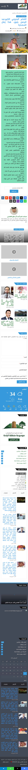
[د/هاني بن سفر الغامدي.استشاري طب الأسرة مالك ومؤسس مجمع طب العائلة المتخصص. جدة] (7, 292)
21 (25, 673)
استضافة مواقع (23, 764)
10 (14, 667)
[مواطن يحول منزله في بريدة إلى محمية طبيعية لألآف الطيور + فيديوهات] (21, 313)
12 (6, 667)
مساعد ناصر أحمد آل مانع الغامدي (17, 28)
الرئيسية (24, 13)
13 (3, 667)
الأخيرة (22, 493)
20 (3, 670)
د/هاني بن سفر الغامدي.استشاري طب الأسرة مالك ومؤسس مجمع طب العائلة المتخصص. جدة (7, 303)
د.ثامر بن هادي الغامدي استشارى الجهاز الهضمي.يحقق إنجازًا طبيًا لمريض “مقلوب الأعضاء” (7, 323)
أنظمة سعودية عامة (21, 463)
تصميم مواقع (6, 762)
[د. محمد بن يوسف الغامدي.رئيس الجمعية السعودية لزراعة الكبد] (21, 289)
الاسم (25, 357)
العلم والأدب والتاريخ (16, 13)
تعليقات (6, 493)
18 (10, 670)
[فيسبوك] (25, 197)
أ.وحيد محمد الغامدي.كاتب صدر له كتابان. (15, 602)
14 (25, 670)
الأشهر (14, 493)
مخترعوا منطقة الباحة (21, 458)
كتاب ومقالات (23, 453)
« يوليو (25, 680)
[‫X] (21, 197)
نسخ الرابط (14, 191)
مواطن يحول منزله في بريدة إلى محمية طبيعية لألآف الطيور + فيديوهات (21, 319)
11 (10, 667)
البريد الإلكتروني (23, 363)
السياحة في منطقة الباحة (20, 461)
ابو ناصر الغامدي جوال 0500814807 (19, 762)
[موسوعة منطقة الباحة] (22, 6)
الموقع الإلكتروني (23, 370)
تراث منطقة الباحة (22, 456)
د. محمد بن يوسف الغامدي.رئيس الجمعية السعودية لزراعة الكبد (21, 296)
